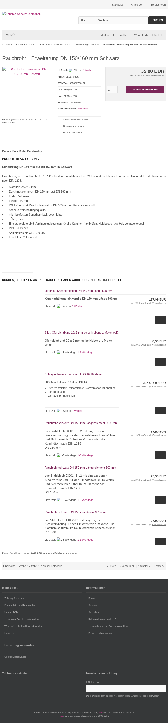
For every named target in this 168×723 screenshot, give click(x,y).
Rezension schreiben (73, 126)
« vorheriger (127, 566)
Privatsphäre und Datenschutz (20, 605)
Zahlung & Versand (14, 598)
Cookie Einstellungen (15, 656)
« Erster (111, 566)
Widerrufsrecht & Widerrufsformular (23, 626)
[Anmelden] (160, 688)
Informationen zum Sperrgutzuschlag (108, 626)
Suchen (157, 20)
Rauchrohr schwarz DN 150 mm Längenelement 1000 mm (81, 423)
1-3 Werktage (85, 352)
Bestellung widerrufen (19, 645)
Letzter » (159, 566)
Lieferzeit (9, 633)
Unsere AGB (11, 612)
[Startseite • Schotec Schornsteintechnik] (31, 14)
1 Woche (87, 70)
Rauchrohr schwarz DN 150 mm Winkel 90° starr (75, 512)
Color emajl (82, 109)
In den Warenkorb (145, 89)
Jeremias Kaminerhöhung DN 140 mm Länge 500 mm (78, 290)
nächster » (144, 566)
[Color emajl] (157, 57)
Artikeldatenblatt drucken (75, 119)
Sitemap (92, 605)
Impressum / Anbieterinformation (21, 619)
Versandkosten (157, 75)
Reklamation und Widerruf (102, 619)
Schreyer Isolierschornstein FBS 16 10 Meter (73, 374)
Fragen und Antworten (100, 633)
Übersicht (9, 566)
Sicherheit (93, 612)
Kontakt (92, 598)
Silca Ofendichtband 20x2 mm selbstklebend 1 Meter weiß (82, 332)
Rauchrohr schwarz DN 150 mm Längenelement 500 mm (80, 467)
